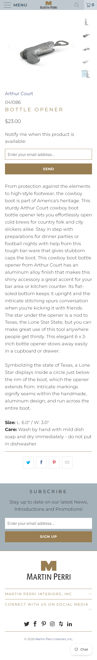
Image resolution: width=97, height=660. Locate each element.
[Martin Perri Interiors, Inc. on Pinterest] (44, 624)
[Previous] (10, 46)
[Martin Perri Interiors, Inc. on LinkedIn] (70, 624)
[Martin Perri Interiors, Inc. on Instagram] (52, 624)
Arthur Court (19, 93)
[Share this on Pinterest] (54, 463)
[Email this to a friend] (67, 463)
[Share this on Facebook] (41, 463)
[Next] (73, 46)
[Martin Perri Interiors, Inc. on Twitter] (26, 624)
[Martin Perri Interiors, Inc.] (48, 5)
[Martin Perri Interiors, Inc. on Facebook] (35, 624)
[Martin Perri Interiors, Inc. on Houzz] (61, 624)
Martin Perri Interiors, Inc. (54, 639)
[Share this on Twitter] (28, 463)
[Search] (78, 5)
